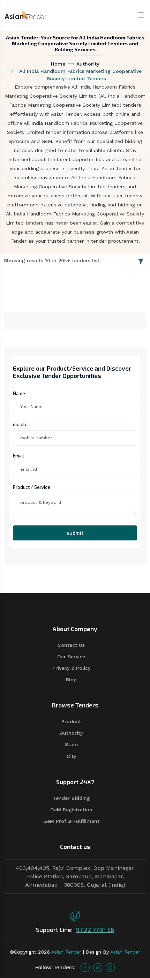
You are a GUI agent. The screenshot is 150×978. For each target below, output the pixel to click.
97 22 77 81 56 (95, 929)
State (71, 744)
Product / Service (31, 487)
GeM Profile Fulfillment (71, 821)
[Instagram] (110, 967)
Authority (87, 64)
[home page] (25, 15)
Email (18, 455)
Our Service (71, 656)
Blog (71, 679)
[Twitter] (97, 967)
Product (71, 721)
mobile (20, 424)
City (71, 756)
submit (75, 533)
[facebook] (85, 967)
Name (19, 393)
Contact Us (71, 645)
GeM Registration (71, 809)
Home (58, 64)
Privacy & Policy (71, 668)
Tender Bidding (71, 798)
